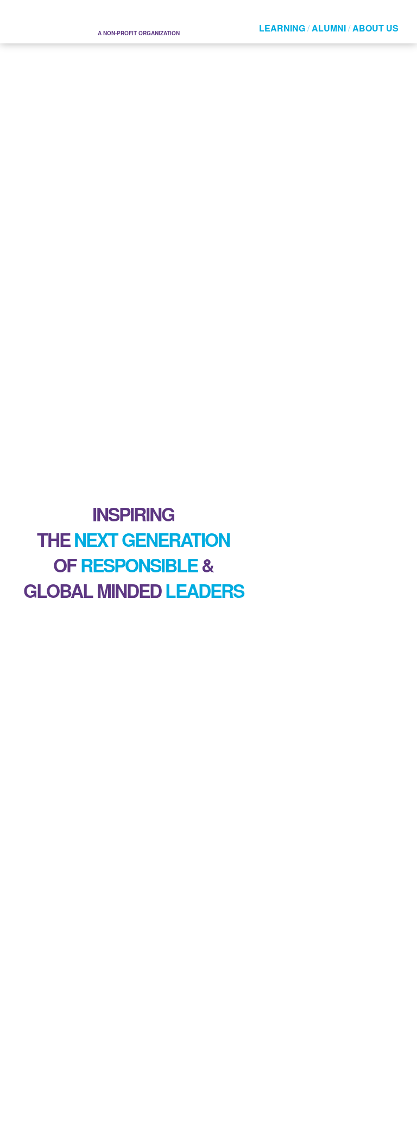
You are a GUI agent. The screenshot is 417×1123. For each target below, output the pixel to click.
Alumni (329, 28)
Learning (282, 28)
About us (375, 28)
